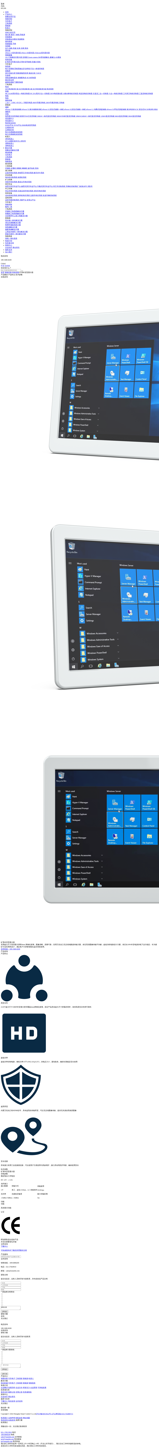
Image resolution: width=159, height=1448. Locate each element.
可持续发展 (42, 1387)
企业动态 (8, 247)
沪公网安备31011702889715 (62, 1414)
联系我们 (4, 1418)
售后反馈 (11, 1401)
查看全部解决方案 (12, 150)
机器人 (7, 28)
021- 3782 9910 (6, 1432)
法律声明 (11, 1418)
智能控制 (8, 19)
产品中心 (8, 14)
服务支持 (8, 250)
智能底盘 (8, 161)
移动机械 (8, 152)
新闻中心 (8, 245)
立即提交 (4, 1311)
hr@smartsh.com (6, 1441)
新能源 (7, 26)
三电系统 (8, 23)
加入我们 (8, 252)
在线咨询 (4, 277)
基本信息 (4, 1392)
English (7, 266)
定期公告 (19, 1392)
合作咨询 (19, 1401)
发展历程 (11, 1387)
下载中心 (4, 1401)
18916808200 (5, 1434)
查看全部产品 (10, 16)
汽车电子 (8, 21)
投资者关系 (9, 243)
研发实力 (26, 1387)
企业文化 (19, 1387)
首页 (7, 12)
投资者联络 (27, 1392)
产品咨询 (4, 951)
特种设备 (15, 272)
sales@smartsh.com (7, 1437)
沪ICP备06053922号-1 (44, 1414)
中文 (2, 266)
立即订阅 (4, 1374)
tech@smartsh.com (7, 1439)
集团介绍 (8, 241)
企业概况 (4, 1387)
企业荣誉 (33, 1387)
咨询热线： (10, 949)
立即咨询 (4, 1244)
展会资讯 (16, 247)
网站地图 (26, 1418)
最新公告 (11, 1392)
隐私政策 (19, 1418)
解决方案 (8, 148)
